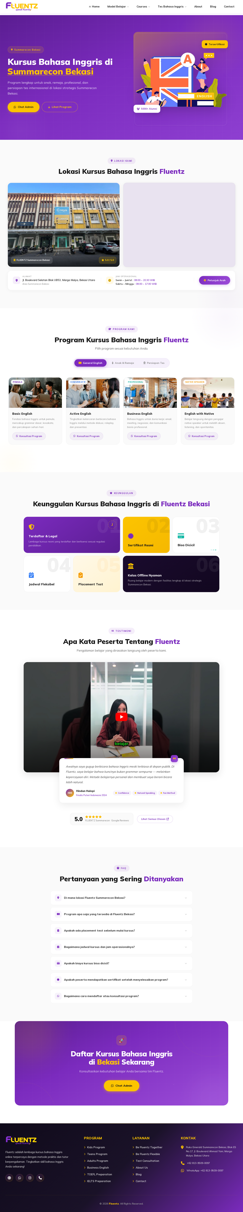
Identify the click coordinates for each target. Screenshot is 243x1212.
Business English (98, 1167)
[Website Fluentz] (9, 1178)
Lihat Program (62, 107)
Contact (229, 6)
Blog (213, 6)
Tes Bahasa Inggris (171, 6)
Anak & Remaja (124, 363)
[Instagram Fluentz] (30, 1178)
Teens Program (97, 1154)
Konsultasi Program (30, 436)
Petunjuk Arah (217, 280)
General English (92, 363)
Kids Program (96, 1147)
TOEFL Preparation (99, 1174)
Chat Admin (25, 107)
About (198, 6)
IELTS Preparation (99, 1181)
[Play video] (121, 717)
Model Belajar (116, 6)
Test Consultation (147, 1160)
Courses (142, 6)
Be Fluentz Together (149, 1147)
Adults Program (97, 1160)
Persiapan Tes (155, 363)
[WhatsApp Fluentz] (19, 1178)
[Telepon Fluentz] (40, 1178)
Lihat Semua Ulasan (153, 819)
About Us (142, 1167)
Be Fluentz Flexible (148, 1154)
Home (96, 6)
